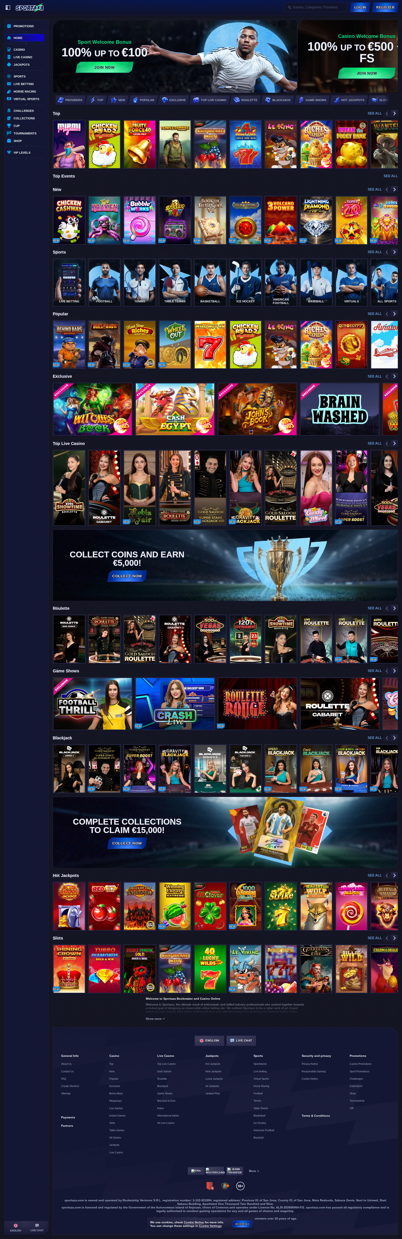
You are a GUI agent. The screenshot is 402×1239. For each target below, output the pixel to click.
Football (258, 1093)
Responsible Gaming (314, 1071)
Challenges (356, 1078)
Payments (68, 1117)
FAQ (63, 1078)
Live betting (260, 1071)
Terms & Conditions (316, 1115)
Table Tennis (261, 1108)
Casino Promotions (360, 1063)
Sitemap (66, 1093)
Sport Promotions (359, 1071)
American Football (264, 1130)
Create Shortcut (70, 1086)
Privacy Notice (310, 1063)
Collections (356, 1086)
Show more (154, 1018)
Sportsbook (260, 1063)
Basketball (259, 1115)
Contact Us (67, 1071)
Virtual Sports (261, 1078)
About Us (66, 1063)
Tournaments (357, 1100)
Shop (353, 1093)
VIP (352, 1108)
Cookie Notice (310, 1078)
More (252, 1171)
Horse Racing (261, 1086)
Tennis (257, 1100)
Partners (67, 1125)
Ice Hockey (260, 1123)
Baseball (259, 1137)
